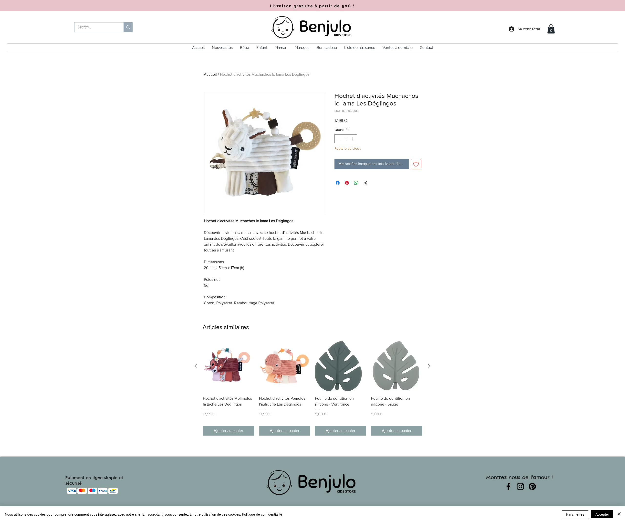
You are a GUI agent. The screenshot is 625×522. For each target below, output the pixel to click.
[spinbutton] (345, 139)
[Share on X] (365, 183)
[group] (312, 388)
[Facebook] (508, 486)
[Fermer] (619, 514)
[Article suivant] (429, 366)
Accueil (210, 74)
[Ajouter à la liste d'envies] (416, 164)
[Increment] (353, 139)
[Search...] (128, 27)
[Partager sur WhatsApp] (356, 183)
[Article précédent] (196, 366)
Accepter (602, 514)
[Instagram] (520, 486)
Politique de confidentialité (262, 514)
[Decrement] (338, 139)
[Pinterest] (532, 486)
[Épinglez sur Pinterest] (347, 183)
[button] (551, 28)
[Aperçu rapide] (228, 366)
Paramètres (575, 514)
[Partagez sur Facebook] (338, 183)
